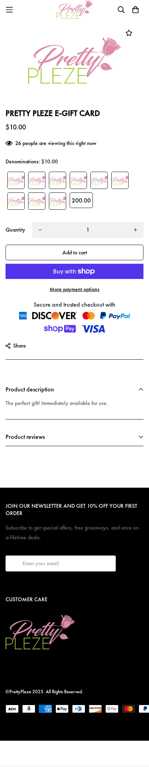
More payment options (74, 289)
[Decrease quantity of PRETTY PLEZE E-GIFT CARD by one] (40, 230)
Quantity (15, 229)
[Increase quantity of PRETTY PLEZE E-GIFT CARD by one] (135, 230)
